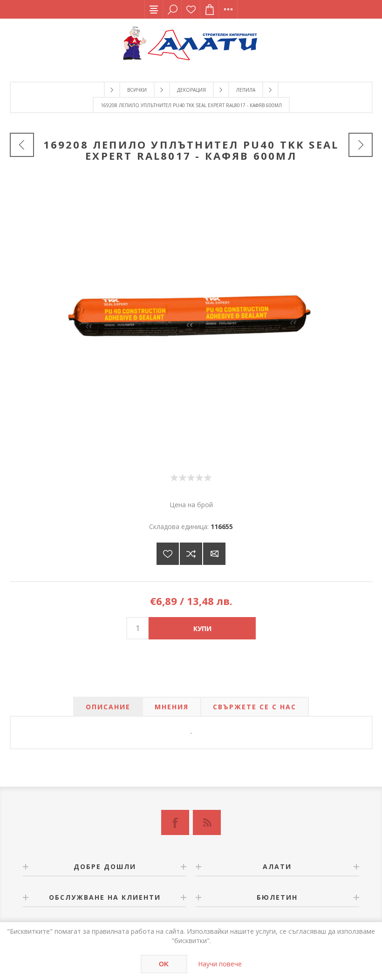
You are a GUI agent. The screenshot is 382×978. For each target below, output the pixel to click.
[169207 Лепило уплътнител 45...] (22, 145)
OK (164, 964)
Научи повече (220, 963)
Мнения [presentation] (172, 706)
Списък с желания (191, 9)
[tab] (108, 707)
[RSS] (207, 822)
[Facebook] (175, 822)
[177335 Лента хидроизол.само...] (360, 145)
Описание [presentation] (108, 706)
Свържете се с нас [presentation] (254, 706)
